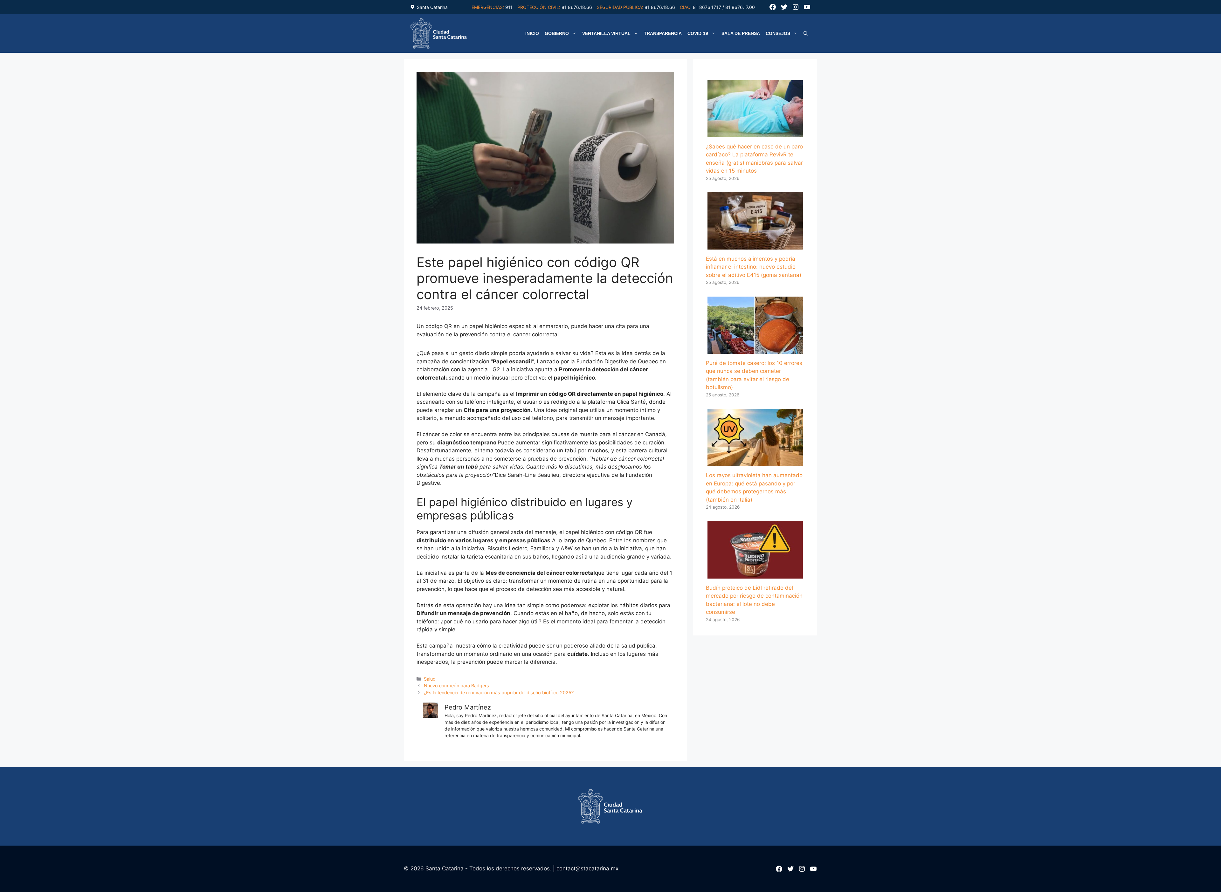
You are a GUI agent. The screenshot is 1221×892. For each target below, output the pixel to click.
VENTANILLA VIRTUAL (606, 33)
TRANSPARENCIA (663, 33)
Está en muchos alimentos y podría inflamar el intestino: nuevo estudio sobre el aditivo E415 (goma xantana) (753, 267)
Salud (430, 679)
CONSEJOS (778, 33)
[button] (806, 33)
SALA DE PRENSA (740, 33)
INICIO (532, 33)
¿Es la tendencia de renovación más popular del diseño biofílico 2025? (499, 692)
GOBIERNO (557, 33)
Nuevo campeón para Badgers (456, 685)
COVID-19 (697, 33)
